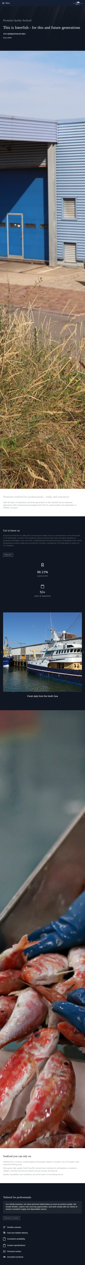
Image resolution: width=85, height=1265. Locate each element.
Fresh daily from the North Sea (42, 696)
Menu (8, 3)
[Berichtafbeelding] (42, 652)
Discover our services (11, 1218)
